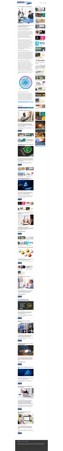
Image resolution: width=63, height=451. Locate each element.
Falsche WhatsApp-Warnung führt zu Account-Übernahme (25, 213)
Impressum (19, 441)
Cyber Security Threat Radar (24, 101)
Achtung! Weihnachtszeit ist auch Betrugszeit (25, 247)
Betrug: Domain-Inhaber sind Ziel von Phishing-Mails (24, 277)
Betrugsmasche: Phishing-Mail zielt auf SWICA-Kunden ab (24, 412)
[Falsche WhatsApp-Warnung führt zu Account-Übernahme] (26, 220)
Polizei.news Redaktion (23, 122)
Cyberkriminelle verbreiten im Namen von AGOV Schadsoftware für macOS (25, 178)
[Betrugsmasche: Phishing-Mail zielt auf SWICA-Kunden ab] (26, 419)
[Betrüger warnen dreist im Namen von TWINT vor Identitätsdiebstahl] (26, 350)
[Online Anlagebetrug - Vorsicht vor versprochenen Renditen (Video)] (26, 305)
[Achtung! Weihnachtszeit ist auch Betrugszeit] (26, 252)
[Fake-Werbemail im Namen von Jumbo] (26, 116)
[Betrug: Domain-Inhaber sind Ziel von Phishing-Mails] (26, 283)
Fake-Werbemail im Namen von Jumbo (24, 110)
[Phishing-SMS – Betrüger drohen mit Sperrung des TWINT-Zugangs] (26, 151)
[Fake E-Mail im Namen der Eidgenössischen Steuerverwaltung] (26, 393)
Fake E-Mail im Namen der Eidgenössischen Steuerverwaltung (25, 386)
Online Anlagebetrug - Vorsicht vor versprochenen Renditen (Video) (23, 300)
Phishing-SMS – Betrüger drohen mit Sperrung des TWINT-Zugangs (25, 144)
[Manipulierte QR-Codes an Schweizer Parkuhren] (26, 328)
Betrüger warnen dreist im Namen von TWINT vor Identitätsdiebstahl (25, 344)
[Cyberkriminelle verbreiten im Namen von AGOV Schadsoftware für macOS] (26, 185)
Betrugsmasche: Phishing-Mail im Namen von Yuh (25, 367)
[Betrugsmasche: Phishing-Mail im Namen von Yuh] (26, 372)
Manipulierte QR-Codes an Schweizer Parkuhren (24, 321)
